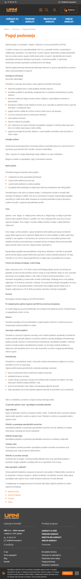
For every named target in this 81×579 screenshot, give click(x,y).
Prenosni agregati (29, 20)
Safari (10, 502)
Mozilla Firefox (13, 491)
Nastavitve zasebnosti (50, 565)
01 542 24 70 (11, 2)
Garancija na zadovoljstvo (51, 555)
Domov (6, 29)
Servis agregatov (10, 555)
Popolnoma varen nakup (51, 558)
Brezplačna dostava (49, 552)
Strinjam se (67, 573)
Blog (5, 558)
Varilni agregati (69, 20)
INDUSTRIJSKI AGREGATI (51, 537)
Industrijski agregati (50, 20)
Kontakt (7, 562)
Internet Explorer (14, 495)
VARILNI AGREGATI (49, 540)
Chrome (11, 498)
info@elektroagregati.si (68, 2)
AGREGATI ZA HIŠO (49, 531)
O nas (6, 552)
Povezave (15, 29)
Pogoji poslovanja (28, 29)
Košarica (71, 10)
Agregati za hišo (12, 20)
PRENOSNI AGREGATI (50, 534)
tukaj (31, 574)
